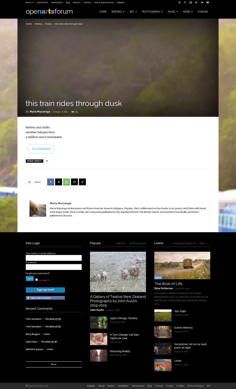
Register (121, 2)
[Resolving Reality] (98, 356)
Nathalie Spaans (34, 349)
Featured (120, 243)
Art (132, 11)
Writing (116, 11)
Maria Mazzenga (40, 111)
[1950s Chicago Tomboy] (98, 322)
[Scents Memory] (163, 332)
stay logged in (44, 280)
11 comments (41, 148)
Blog (68, 2)
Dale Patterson (163, 288)
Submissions (57, 2)
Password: (31, 262)
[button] (179, 2)
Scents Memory (183, 327)
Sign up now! (45, 289)
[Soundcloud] (202, 2)
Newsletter (123, 385)
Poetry (48, 23)
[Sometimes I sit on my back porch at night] (163, 348)
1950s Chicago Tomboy (124, 318)
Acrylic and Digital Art (184, 243)
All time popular (137, 243)
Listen (47, 334)
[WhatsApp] (66, 181)
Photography (151, 11)
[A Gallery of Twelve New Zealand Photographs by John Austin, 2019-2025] (118, 272)
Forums (203, 11)
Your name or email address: (41, 253)
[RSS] (196, 2)
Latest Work (42, 2)
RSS (208, 385)
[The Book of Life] (182, 265)
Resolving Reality (120, 351)
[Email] (74, 181)
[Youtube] (207, 2)
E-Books (87, 2)
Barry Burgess (33, 334)
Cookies (180, 385)
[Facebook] (184, 2)
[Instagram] (190, 2)
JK (47, 161)
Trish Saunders (33, 318)
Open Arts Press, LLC (38, 385)
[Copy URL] (82, 181)
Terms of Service (195, 385)
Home (103, 11)
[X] (58, 181)
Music (171, 11)
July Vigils (180, 311)
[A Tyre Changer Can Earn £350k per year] (98, 339)
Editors (111, 385)
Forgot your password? (38, 273)
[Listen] (163, 365)
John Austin (97, 310)
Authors (76, 2)
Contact (159, 385)
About (28, 2)
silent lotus (31, 341)
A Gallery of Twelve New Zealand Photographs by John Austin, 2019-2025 (118, 300)
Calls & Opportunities (104, 2)
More (186, 11)
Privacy (169, 385)
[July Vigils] (163, 315)
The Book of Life (53, 318)
